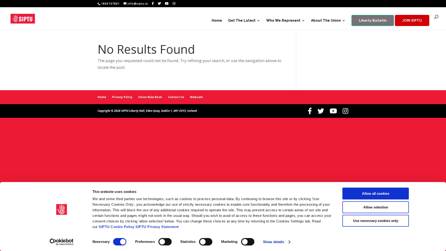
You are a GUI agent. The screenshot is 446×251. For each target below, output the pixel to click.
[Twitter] (159, 3)
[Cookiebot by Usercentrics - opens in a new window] (61, 241)
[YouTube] (167, 3)
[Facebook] (153, 3)
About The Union (326, 21)
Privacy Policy (122, 97)
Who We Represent (283, 21)
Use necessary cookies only (375, 221)
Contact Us (176, 97)
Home (217, 21)
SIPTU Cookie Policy (116, 227)
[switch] (165, 241)
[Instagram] (174, 3)
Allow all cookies (375, 193)
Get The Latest (242, 21)
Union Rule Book (150, 97)
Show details (273, 242)
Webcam (196, 97)
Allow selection (375, 207)
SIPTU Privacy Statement (157, 227)
